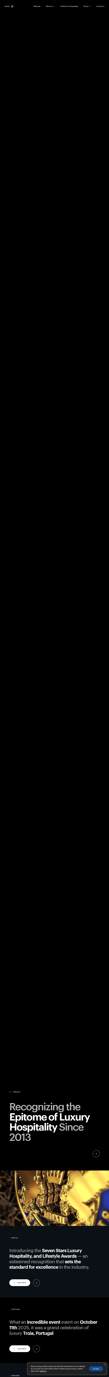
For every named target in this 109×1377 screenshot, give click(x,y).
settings (43, 1371)
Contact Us (100, 6)
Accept (96, 1368)
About (85, 6)
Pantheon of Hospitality (69, 6)
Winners (49, 6)
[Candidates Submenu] (53, 6)
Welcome (36, 6)
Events (7, 6)
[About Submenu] (89, 6)
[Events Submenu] (12, 6)
